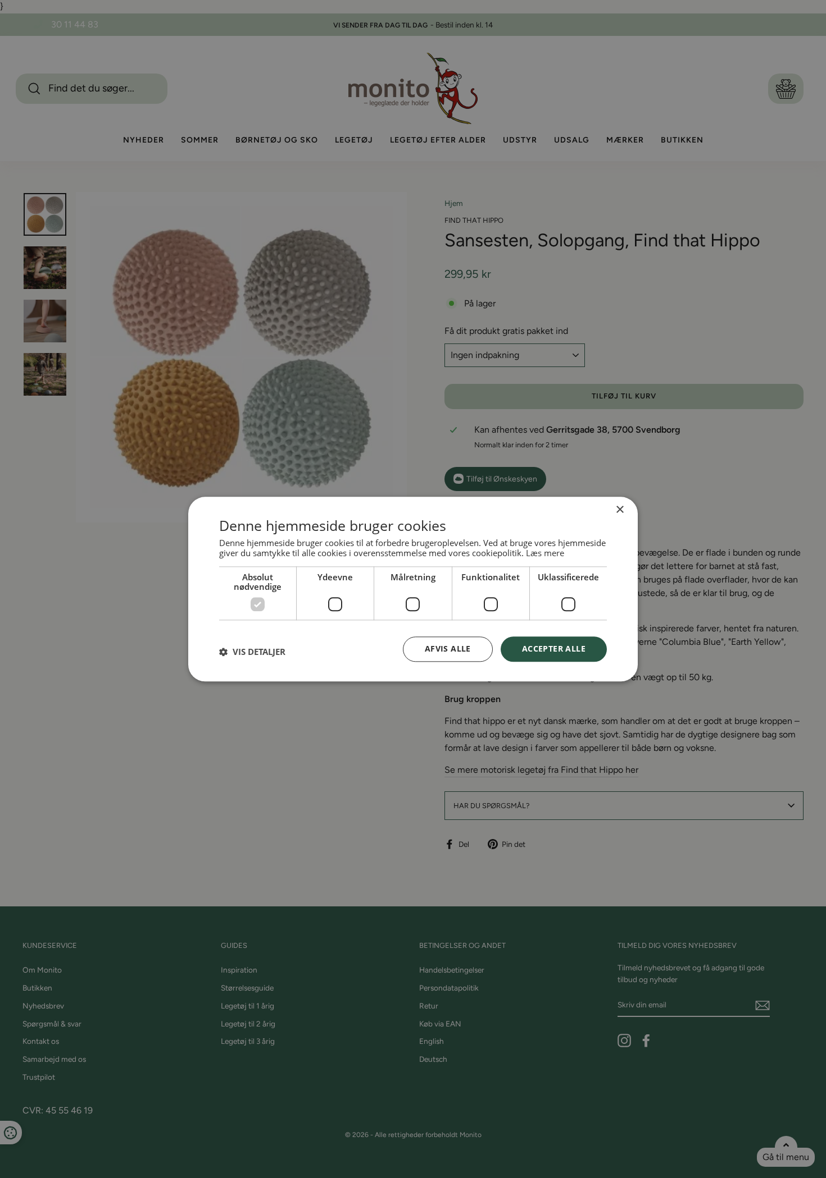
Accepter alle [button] (554, 648)
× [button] (619, 510)
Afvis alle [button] (448, 648)
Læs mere (545, 552)
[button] (252, 652)
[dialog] (413, 589)
